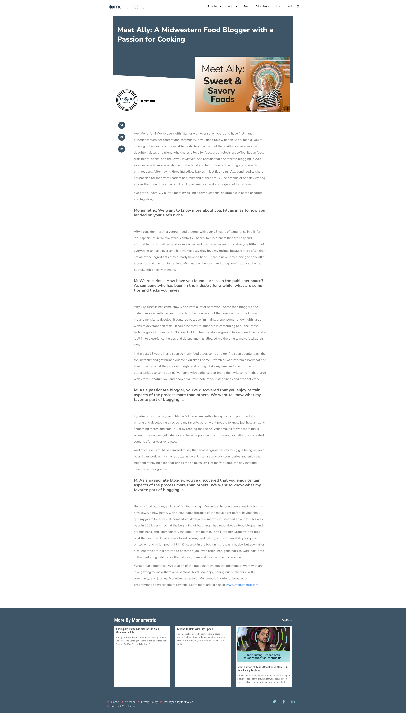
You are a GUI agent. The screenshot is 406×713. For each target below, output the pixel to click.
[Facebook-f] (283, 701)
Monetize (211, 6)
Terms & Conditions (123, 706)
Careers (130, 702)
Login (290, 6)
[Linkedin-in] (293, 701)
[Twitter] (274, 701)
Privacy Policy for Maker (178, 702)
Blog (246, 6)
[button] (298, 6)
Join (278, 6)
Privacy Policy (149, 702)
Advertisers (262, 6)
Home (115, 702)
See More (287, 620)
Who (230, 6)
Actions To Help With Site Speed (195, 629)
